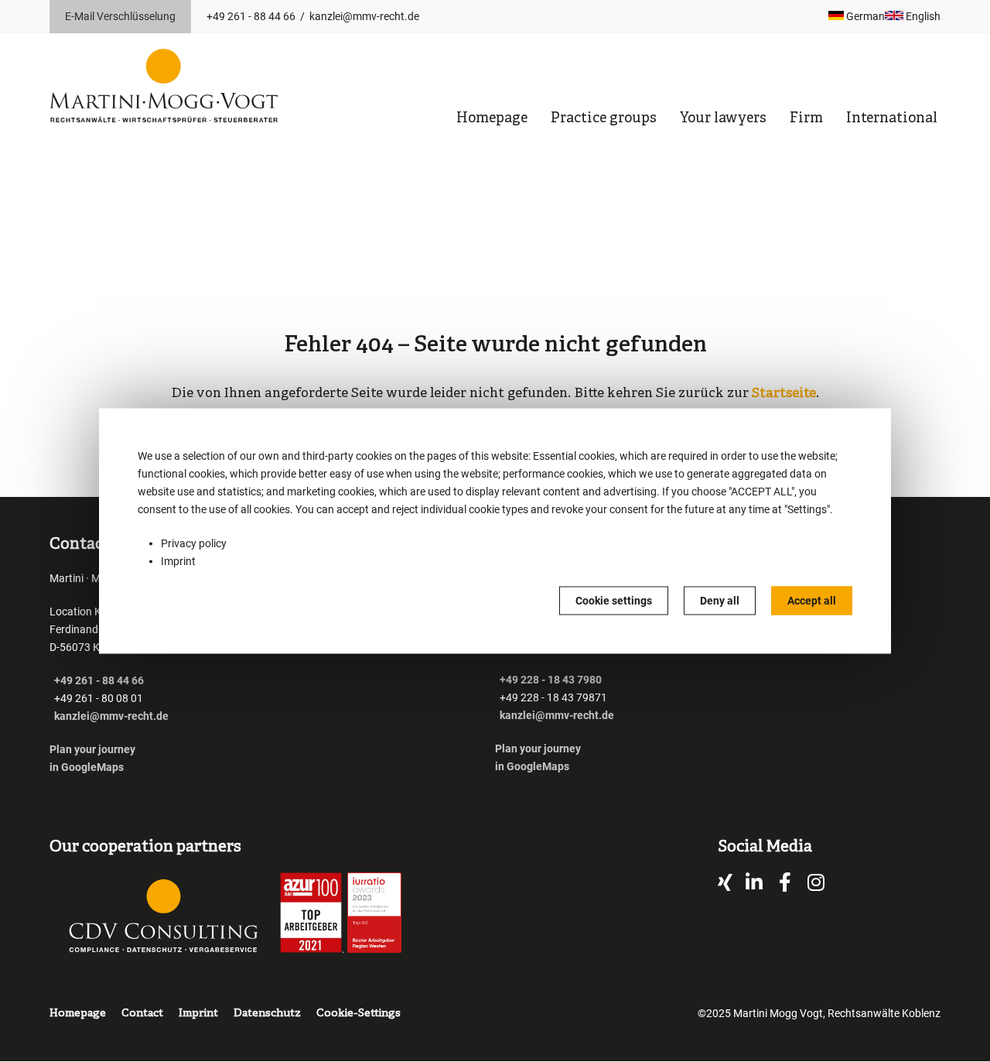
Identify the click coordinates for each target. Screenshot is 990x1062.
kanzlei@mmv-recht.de (364, 16)
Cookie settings (613, 600)
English (921, 16)
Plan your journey (94, 749)
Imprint (178, 561)
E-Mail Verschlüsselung (120, 16)
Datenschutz (267, 1013)
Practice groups (604, 119)
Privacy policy (194, 543)
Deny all (719, 600)
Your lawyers (723, 119)
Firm (806, 119)
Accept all (811, 600)
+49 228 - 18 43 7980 (551, 679)
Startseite (784, 393)
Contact (142, 1013)
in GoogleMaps (87, 767)
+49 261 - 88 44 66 (251, 16)
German (864, 16)
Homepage (491, 119)
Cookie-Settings (358, 1013)
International (891, 119)
